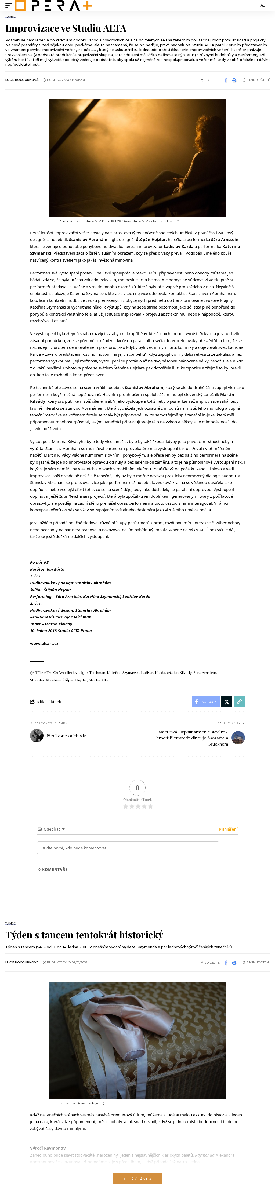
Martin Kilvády (179, 672)
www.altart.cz (44, 643)
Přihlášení (227, 829)
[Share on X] (226, 701)
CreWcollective (66, 672)
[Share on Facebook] (226, 80)
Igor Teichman (93, 672)
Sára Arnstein (205, 672)
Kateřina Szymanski (123, 672)
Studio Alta (98, 680)
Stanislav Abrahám (45, 680)
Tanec (10, 16)
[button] (10, 5)
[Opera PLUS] (53, 5)
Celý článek (137, 1179)
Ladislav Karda (153, 672)
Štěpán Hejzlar (75, 680)
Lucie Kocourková (22, 80)
